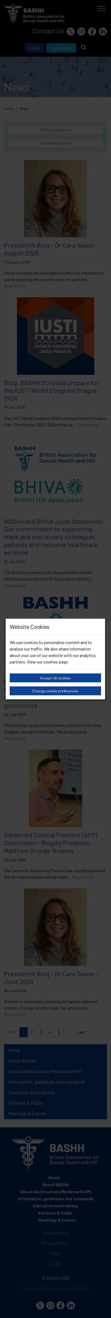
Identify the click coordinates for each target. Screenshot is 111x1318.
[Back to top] (100, 1307)
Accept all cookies (55, 678)
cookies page (55, 661)
